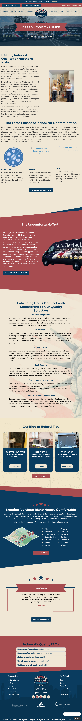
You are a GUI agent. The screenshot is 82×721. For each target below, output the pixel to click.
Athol (47, 529)
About (68, 11)
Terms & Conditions (14, 715)
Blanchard (48, 531)
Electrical (20, 11)
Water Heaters (13, 689)
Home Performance (32, 11)
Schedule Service (66, 692)
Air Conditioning (13, 680)
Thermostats (12, 692)
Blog (61, 680)
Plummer (64, 529)
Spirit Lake (65, 539)
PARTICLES (6, 169)
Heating (5, 11)
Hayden (47, 542)
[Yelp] (44, 696)
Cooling (12, 11)
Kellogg (47, 545)
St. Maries (64, 542)
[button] (10, 5)
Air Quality (11, 683)
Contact (76, 11)
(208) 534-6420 (76, 5)
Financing (62, 11)
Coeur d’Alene (50, 534)
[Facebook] (33, 696)
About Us (63, 686)
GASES (59, 168)
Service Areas (52, 11)
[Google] (41, 696)
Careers (62, 683)
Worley (63, 545)
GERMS (32, 169)
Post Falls (64, 531)
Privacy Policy (65, 689)
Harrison (48, 539)
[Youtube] (37, 696)
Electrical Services (14, 695)
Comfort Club (64, 695)
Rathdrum (64, 534)
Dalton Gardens (50, 537)
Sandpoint (64, 537)
